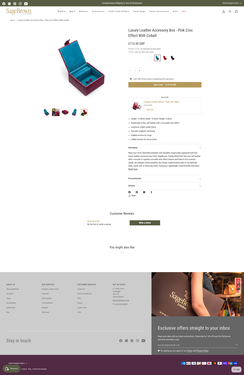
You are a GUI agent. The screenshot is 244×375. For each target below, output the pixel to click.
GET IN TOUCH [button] (119, 284)
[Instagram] (20, 3)
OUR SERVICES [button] (48, 284)
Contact (24, 369)
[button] (62, 11)
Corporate (45, 294)
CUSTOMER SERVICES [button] (86, 284)
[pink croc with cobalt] (158, 58)
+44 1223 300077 (122, 304)
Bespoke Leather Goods (50, 289)
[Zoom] (82, 67)
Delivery (131, 186)
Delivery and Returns (84, 294)
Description (133, 147)
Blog (8, 312)
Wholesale (45, 312)
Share (134, 196)
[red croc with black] (172, 58)
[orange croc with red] (165, 58)
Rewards (45, 308)
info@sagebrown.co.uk (121, 300)
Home (12, 20)
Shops (8, 298)
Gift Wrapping (46, 298)
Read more (133, 169)
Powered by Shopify (39, 369)
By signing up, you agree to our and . (185, 350)
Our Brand (9, 294)
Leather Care (81, 308)
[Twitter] (9, 3)
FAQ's (79, 312)
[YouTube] (26, 3)
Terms (189, 350)
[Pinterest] (14, 3)
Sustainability (11, 303)
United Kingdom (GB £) (231, 3)
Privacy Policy (202, 350)
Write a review (145, 223)
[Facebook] (3, 3)
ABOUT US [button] (10, 284)
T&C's (79, 298)
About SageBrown (12, 289)
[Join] (235, 345)
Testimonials (10, 308)
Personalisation (134, 178)
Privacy (79, 303)
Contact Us (81, 289)
